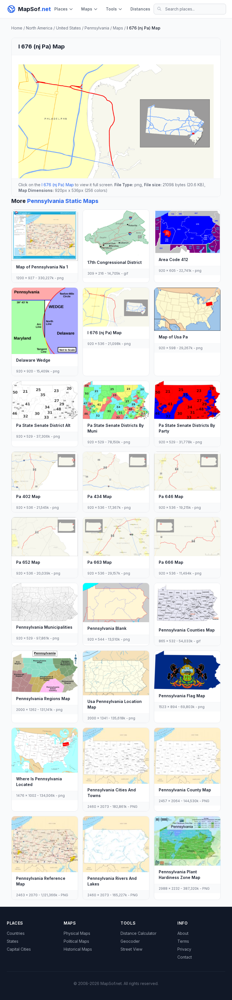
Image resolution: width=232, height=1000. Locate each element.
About (182, 933)
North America (39, 28)
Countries (16, 933)
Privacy (184, 949)
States (12, 941)
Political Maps (76, 941)
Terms (183, 941)
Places (61, 9)
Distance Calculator (138, 933)
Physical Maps (77, 933)
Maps (86, 9)
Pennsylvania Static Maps (62, 201)
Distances (140, 9)
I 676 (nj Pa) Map (58, 184)
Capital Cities (19, 949)
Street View (131, 949)
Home (16, 28)
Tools (111, 9)
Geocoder (130, 941)
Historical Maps (78, 949)
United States (68, 28)
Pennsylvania (97, 28)
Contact (184, 957)
